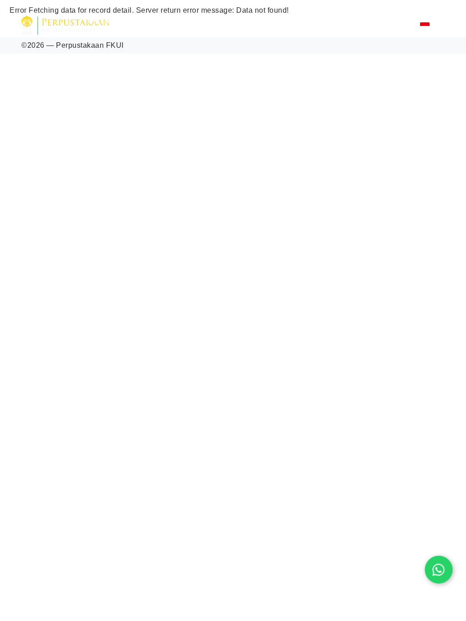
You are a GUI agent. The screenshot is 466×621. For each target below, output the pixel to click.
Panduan (292, 20)
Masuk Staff (338, 25)
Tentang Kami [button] (108, 20)
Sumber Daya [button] (203, 20)
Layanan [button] (155, 20)
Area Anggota (389, 25)
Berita (250, 20)
